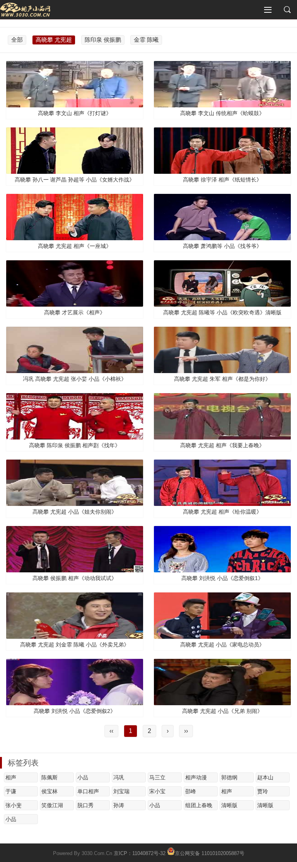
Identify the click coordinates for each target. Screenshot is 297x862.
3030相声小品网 (25, 9)
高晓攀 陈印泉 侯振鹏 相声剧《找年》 (74, 445)
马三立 (157, 777)
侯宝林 (49, 791)
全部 (17, 39)
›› (186, 731)
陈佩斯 (49, 777)
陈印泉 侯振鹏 (103, 39)
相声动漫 (196, 777)
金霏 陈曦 (146, 39)
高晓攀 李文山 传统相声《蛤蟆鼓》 (222, 113)
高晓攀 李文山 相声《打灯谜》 (74, 113)
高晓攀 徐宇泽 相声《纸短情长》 (222, 179)
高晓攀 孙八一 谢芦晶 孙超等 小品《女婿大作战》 (75, 179)
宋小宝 (157, 791)
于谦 (10, 791)
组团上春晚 (198, 805)
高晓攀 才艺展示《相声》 (74, 312)
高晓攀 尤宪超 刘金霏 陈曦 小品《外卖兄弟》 (74, 644)
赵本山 (265, 777)
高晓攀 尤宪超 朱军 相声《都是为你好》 (222, 379)
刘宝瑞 (121, 791)
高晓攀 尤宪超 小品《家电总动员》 (222, 644)
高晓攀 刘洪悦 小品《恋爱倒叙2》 (75, 711)
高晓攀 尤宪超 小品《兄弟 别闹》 (222, 711)
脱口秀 (85, 805)
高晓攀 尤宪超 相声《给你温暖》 (222, 512)
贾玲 (262, 791)
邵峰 (190, 791)
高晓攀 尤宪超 (54, 39)
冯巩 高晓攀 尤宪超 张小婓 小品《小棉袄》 (74, 379)
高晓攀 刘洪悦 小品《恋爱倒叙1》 (222, 578)
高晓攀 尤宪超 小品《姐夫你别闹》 (74, 512)
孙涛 (118, 805)
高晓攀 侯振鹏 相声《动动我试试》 (74, 578)
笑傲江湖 (52, 805)
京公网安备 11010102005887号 (209, 852)
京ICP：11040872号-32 (140, 853)
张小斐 (13, 805)
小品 (82, 777)
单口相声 (88, 791)
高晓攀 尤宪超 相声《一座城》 (74, 246)
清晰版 (229, 805)
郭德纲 (229, 777)
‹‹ (111, 731)
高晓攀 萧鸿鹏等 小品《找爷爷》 (222, 246)
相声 (10, 777)
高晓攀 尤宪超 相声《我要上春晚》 (222, 445)
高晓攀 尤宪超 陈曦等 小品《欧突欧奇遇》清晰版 (222, 312)
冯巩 (118, 777)
